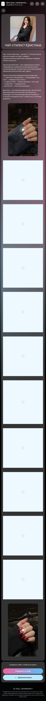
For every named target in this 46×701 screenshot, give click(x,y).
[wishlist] (32, 4)
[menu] (42, 4)
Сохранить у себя (23, 671)
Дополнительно (25, 677)
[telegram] (3, 10)
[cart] (37, 4)
